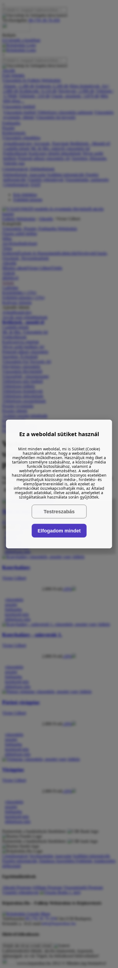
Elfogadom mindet (59, 530)
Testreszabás (59, 511)
